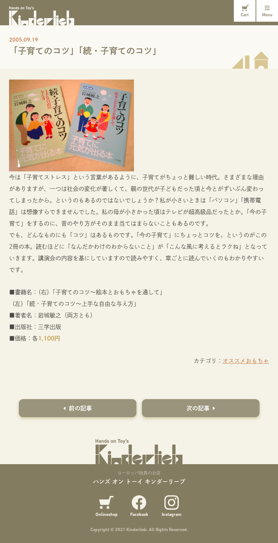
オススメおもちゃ (246, 360)
